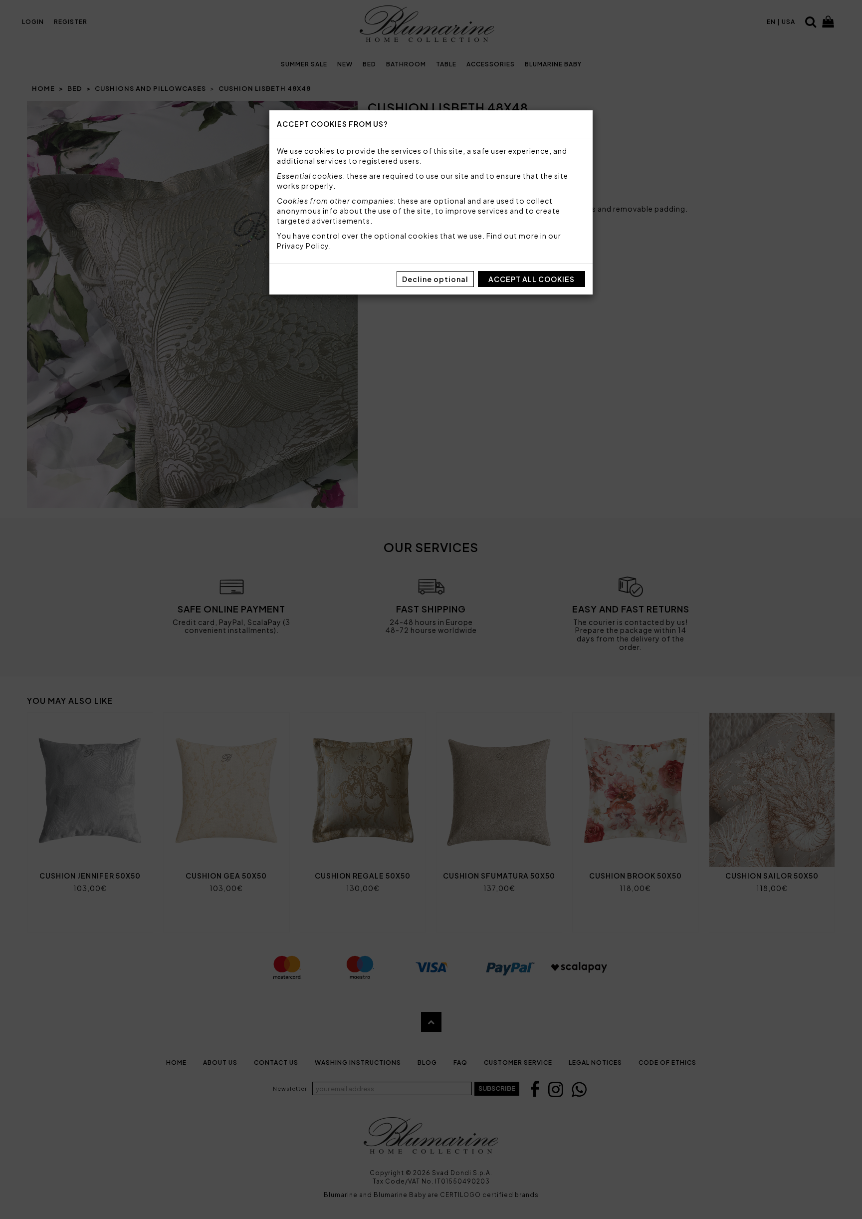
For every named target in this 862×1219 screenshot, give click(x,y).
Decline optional (435, 279)
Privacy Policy (303, 245)
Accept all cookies (531, 279)
